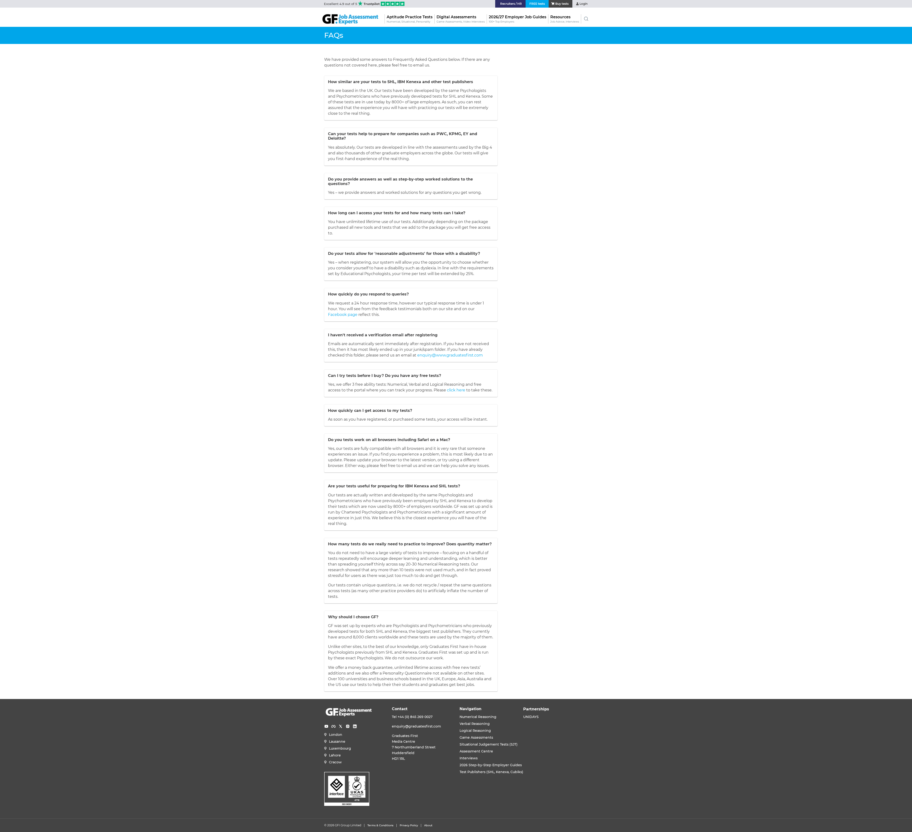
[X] (340, 726)
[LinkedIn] (355, 726)
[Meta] (333, 726)
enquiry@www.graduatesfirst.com (450, 355)
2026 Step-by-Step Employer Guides (491, 765)
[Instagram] (348, 726)
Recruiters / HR (511, 3)
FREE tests (537, 3)
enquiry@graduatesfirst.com (416, 726)
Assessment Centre (476, 751)
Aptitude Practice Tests (409, 19)
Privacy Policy (409, 825)
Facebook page (342, 314)
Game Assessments (476, 737)
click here (456, 390)
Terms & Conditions (380, 825)
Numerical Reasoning (478, 717)
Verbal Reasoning (475, 724)
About (428, 825)
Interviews (469, 758)
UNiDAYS (531, 717)
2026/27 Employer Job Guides (517, 19)
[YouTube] (326, 726)
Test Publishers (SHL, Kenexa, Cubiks (491, 772)
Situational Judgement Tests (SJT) (489, 744)
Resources (564, 19)
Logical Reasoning (475, 730)
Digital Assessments (461, 19)
